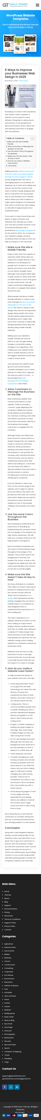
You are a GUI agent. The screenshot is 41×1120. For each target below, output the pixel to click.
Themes (7, 895)
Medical (7, 1010)
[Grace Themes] (15, 6)
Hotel (6, 999)
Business (7, 958)
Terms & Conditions (12, 919)
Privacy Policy (9, 926)
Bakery (7, 954)
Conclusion (12, 166)
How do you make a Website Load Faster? (19, 162)
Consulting (8, 968)
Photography (9, 1034)
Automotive (9, 951)
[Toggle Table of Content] (31, 138)
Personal (7, 1031)
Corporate (8, 972)
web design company (24, 230)
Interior (7, 1003)
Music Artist (9, 1017)
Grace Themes (24, 1107)
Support (7, 905)
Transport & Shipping (12, 1051)
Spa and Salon (10, 1044)
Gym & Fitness (10, 996)
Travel (6, 1055)
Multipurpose (9, 1013)
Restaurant (9, 1038)
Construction (9, 965)
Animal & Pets (10, 947)
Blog (6, 902)
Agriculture (8, 944)
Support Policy (10, 923)
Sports (7, 1048)
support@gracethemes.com (14, 1076)
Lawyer (7, 1006)
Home (6, 891)
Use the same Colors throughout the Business (20, 152)
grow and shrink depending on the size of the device (21, 305)
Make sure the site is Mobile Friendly (17, 143)
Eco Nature (8, 975)
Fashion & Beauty (11, 985)
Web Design (24, 81)
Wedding (8, 1058)
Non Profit (8, 1024)
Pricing (7, 912)
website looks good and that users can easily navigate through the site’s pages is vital (19, 174)
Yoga (6, 1062)
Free (6, 989)
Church (7, 961)
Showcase (8, 916)
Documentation (10, 909)
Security (7, 1041)
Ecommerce (9, 978)
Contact (7, 929)
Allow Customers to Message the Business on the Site (20, 147)
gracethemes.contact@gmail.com (16, 1079)
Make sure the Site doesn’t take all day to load (20, 157)
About (6, 898)
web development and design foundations (18, 381)
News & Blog (9, 1020)
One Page (8, 1027)
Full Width (8, 992)
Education (8, 982)
